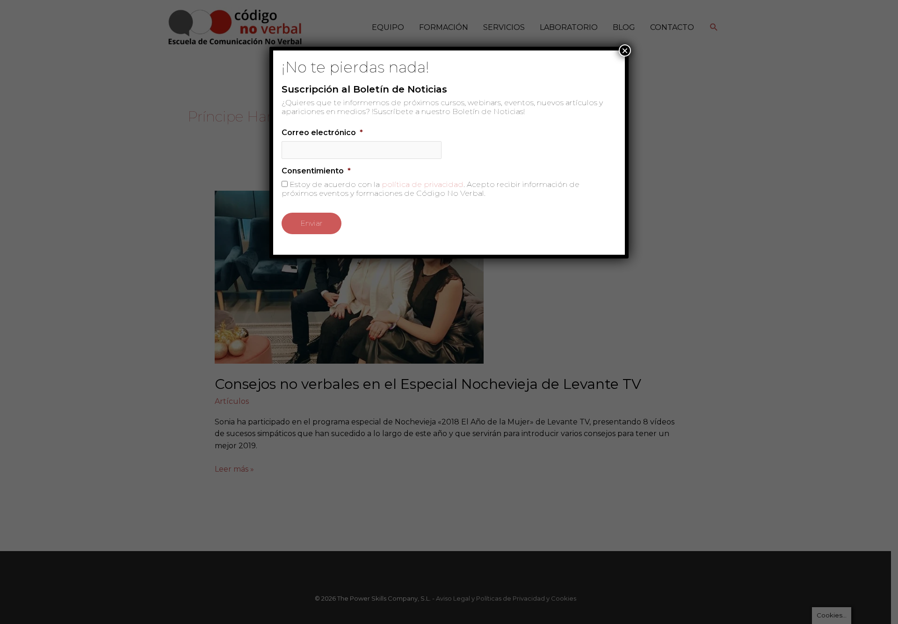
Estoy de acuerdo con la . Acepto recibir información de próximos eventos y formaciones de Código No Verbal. (430, 189)
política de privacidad (422, 184)
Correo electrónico (322, 132)
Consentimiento (316, 170)
